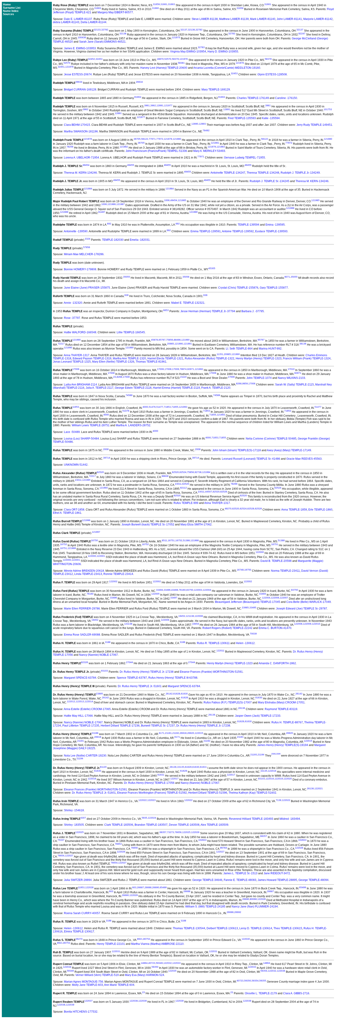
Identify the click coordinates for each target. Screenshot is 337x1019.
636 (126, 295)
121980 (177, 139)
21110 (183, 377)
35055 (126, 277)
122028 (89, 887)
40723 (151, 963)
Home (7, 4)
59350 (155, 967)
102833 (202, 840)
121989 (64, 212)
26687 (140, 887)
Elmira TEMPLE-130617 (79, 931)
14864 (144, 963)
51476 (152, 407)
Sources (8, 14)
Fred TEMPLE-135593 (242, 118)
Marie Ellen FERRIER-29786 (82, 608)
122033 (176, 963)
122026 (195, 832)
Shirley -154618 (74, 810)
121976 (184, 59)
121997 (96, 532)
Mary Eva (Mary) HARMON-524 (144, 975)
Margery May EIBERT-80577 (115, 12)
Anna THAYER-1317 (76, 355)
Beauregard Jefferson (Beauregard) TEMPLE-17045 (247, 602)
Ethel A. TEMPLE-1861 (67, 512)
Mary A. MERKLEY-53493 (209, 151)
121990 (76, 340)
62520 (100, 472)
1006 (167, 200)
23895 (99, 693)
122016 (272, 771)
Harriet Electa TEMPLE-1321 (165, 358)
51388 (186, 540)
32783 (199, 29)
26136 (241, 708)
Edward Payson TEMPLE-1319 (92, 358)
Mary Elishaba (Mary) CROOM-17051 (281, 702)
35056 (185, 277)
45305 (211, 268)
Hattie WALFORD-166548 (80, 332)
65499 (163, 887)
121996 (86, 520)
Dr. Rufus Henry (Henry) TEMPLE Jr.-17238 (147, 671)
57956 (86, 247)
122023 (151, 800)
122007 (284, 597)
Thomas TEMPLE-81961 (151, 361)
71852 (287, 411)
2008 (106, 449)
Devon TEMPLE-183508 (184, 824)
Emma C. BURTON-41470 (275, 628)
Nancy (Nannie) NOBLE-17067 (98, 654)
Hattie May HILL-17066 (78, 715)
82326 (84, 662)
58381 (181, 63)
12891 (160, 105)
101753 (328, 109)
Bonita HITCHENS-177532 (80, 1011)
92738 (198, 472)
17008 (168, 369)
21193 (253, 754)
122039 (142, 1001)
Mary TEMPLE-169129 (216, 89)
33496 (167, 590)
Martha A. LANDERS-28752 (133, 425)
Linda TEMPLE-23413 (88, 574)
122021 (319, 788)
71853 (167, 407)
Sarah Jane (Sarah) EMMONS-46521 (102, 41)
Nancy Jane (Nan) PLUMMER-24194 (255, 906)
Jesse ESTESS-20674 (78, 74)
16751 (171, 540)
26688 (148, 887)
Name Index (11, 11)
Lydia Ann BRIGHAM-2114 (80, 384)
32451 (61, 67)
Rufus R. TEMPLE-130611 (213, 643)
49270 (228, 508)
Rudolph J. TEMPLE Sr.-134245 (269, 181)
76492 (206, 130)
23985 (245, 607)
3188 (107, 642)
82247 (301, 33)
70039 (253, 633)
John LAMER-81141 (289, 19)
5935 (144, 818)
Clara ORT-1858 (74, 509)
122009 (165, 620)
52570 (167, 59)
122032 (167, 963)
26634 (78, 82)
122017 (231, 774)
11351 (220, 354)
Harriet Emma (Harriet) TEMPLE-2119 (176, 387)
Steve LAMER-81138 (205, 19)
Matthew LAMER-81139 (234, 19)
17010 (291, 369)
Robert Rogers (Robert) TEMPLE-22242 (227, 628)
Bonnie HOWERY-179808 (80, 269)
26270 (79, 939)
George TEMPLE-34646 (207, 880)
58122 (144, 139)
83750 (189, 590)
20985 (170, 343)
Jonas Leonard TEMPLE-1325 (72, 361)
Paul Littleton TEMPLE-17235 (80, 725)
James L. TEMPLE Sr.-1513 (240, 873)
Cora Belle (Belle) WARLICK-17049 (308, 602)
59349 (159, 963)
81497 (101, 212)
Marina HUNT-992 (270, 348)
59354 (263, 971)
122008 (199, 616)
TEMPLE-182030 (113, 239)
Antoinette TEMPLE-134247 (227, 172)
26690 (155, 887)
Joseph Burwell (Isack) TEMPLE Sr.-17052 (148, 524)
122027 (220, 851)
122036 (281, 971)
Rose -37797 (72, 318)
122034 (67, 967)
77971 (152, 139)
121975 (176, 37)
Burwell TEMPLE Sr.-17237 (158, 725)
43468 (174, 590)
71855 (174, 407)
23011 (78, 480)
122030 (246, 939)
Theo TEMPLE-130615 (287, 928)
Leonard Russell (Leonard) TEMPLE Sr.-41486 (251, 458)
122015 (199, 733)
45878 (154, 340)
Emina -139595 (275, 224)
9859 (245, 383)
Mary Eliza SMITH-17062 (196, 524)
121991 (188, 343)
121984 (88, 188)
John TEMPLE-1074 (259, 378)
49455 (130, 165)
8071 (287, 277)
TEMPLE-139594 (248, 224)
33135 (180, 767)
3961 (147, 105)
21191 (168, 733)
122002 (113, 581)
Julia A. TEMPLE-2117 (99, 387)
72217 (61, 343)
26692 (237, 912)
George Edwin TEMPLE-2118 (133, 387)
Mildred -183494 (289, 818)
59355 (262, 980)
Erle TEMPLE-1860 (320, 509)
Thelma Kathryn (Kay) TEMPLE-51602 (252, 792)
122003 (198, 590)
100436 (82, 37)
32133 (97, 29)
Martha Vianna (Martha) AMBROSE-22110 (157, 943)
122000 (260, 552)
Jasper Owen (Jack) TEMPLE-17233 (257, 715)
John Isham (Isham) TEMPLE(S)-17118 (236, 450)
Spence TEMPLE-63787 (132, 677)
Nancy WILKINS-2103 (291, 378)
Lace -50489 (72, 432)
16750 (94, 540)
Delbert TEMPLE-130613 (222, 928)
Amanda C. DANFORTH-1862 (277, 663)
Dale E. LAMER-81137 (78, 19)
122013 (80, 701)
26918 (183, 733)
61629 (188, 767)
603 (134, 887)
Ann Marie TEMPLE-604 (119, 984)
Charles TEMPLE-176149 (253, 98)
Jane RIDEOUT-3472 (277, 873)
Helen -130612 (245, 643)
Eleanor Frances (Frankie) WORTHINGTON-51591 (211, 671)
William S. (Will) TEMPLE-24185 (205, 906)
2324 (87, 239)
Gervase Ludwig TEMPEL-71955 (244, 157)
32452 (91, 59)
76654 (61, 855)
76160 (182, 590)
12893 (202, 124)
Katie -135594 (271, 118)
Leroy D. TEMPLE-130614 (255, 928)
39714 (106, 457)
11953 (75, 407)
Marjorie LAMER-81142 (318, 19)
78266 (234, 484)
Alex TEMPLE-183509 (214, 824)
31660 (155, 8)
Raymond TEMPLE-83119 (281, 709)
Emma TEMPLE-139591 (206, 231)
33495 (252, 607)
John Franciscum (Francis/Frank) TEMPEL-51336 (156, 151)
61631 (203, 767)
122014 (89, 701)
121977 (168, 105)
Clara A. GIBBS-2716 (296, 993)
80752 (146, 939)
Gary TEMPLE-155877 (274, 287)
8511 (164, 540)
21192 (175, 733)
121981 (215, 143)
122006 (275, 597)
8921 (140, 939)
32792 (104, 29)
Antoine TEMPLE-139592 (238, 231)
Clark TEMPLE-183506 (118, 824)
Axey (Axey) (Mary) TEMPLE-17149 (289, 450)
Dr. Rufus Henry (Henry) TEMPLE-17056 (149, 782)
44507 (208, 491)
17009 (175, 369)
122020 (288, 778)
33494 (159, 590)
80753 (66, 943)
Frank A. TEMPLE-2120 (215, 387)
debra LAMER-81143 (66, 22)
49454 (86, 165)
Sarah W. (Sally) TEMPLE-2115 (294, 384)
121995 (86, 480)
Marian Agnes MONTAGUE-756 (83, 981)
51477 (159, 407)
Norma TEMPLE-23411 (285, 570)
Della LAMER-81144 (93, 22)
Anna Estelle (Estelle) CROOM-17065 (87, 709)
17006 (75, 369)
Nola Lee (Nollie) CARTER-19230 (85, 755)
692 (109, 223)
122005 (155, 594)
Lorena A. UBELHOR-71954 (81, 157)
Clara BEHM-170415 (77, 124)
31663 (171, 4)
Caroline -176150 (286, 98)
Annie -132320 (73, 302)
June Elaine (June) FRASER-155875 (87, 287)
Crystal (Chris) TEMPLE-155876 (238, 287)
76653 (118, 844)
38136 (302, 343)
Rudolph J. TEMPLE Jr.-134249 (300, 172)
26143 (299, 693)
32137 (183, 29)
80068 (253, 899)
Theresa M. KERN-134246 (80, 172)
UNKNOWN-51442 (76, 464)
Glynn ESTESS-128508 (272, 74)
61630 (184, 693)
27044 (129, 662)
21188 (95, 733)
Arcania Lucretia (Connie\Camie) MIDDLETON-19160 (226, 67)
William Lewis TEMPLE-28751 (91, 425)
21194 (261, 754)
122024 (152, 818)
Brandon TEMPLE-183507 (151, 824)
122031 (116, 951)
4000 (145, 407)
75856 (169, 340)
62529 (258, 508)
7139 (278, 800)
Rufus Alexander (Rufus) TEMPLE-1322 (209, 358)
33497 (173, 597)
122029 (134, 895)
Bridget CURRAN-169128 (80, 89)
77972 (159, 139)
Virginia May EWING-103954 (188, 51)
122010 (316, 624)
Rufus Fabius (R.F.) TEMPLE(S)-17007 (228, 702)
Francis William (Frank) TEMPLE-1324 (307, 358)
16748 (240, 569)
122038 (134, 1001)
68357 (163, 832)
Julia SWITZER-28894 (78, 880)
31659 (156, 4)
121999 (72, 548)
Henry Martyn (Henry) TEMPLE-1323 (259, 358)
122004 (207, 590)
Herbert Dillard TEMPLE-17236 (120, 725)
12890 (194, 124)
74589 (129, 395)
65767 (162, 340)
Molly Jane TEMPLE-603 (87, 984)
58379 (175, 59)
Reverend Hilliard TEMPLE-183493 (251, 818)
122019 (279, 778)
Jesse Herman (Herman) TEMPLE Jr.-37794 (207, 311)
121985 (182, 200)
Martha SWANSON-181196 (81, 131)
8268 (119, 377)
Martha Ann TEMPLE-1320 (129, 358)
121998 (195, 540)
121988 (290, 208)
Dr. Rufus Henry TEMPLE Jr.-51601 (140, 686)
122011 (220, 650)
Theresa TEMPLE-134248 (263, 172)
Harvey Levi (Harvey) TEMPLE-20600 (163, 67)
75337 (61, 840)
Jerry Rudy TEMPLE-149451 (314, 124)
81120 (103, 767)
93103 (104, 670)
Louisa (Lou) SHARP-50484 (81, 438)
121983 (221, 146)
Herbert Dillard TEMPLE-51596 (207, 792)
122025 (79, 832)
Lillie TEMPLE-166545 (131, 332)
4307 (83, 818)
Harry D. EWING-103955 (222, 51)
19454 (195, 624)
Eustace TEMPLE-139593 (271, 231)
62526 (223, 491)
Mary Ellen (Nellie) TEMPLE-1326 (113, 361)
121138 (190, 616)
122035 (172, 971)
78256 (69, 146)
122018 (92, 778)
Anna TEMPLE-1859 (294, 509)
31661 (163, 4)
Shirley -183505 (74, 824)
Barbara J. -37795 (252, 311)
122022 (142, 800)
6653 (166, 310)
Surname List (11, 7)
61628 (176, 693)
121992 (199, 369)
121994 (206, 472)
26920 (190, 733)
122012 (71, 701)
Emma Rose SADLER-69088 (82, 634)
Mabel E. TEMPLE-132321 (187, 302)
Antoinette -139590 (76, 231)
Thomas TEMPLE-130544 (189, 928)
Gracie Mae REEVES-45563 (304, 458)
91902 (137, 97)
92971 (190, 369)
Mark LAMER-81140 (262, 19)
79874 (183, 369)
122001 (101, 556)
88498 (177, 340)
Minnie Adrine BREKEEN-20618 (84, 570)
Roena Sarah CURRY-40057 (82, 913)
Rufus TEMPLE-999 (186, 503)
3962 (153, 105)
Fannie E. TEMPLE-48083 (240, 880)
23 (114, 377)
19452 (181, 616)
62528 (250, 508)
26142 (169, 693)
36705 (137, 139)
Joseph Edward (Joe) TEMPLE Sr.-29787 (301, 608)
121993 (183, 407)
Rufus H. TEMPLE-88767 (287, 722)
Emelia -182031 (140, 239)
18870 (160, 59)
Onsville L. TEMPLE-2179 (261, 993)
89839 (165, 476)
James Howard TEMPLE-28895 (277, 880)
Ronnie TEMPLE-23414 (118, 574)
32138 (191, 29)
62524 (183, 472)
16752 (178, 540)
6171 (161, 733)
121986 (112, 204)
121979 (168, 139)
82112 (183, 487)
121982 (124, 146)
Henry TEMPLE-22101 (111, 943)
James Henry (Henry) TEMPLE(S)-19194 (282, 745)
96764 (223, 848)
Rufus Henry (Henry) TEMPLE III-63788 (172, 677)
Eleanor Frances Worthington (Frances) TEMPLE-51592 (152, 792)
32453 (99, 59)
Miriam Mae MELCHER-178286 (84, 254)
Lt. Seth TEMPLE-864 (239, 348)
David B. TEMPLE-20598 (276, 561)
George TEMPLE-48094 (313, 880)
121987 (120, 204)
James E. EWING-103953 (80, 48)
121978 (88, 139)
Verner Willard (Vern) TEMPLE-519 (97, 975)
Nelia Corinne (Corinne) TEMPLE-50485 (271, 438)
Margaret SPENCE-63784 (80, 677)
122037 (88, 1001)
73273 (170, 832)
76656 (178, 832)
